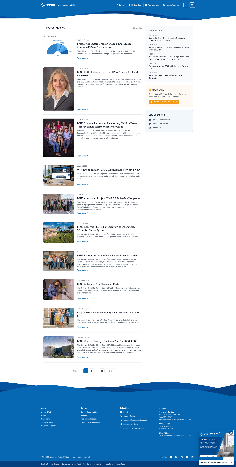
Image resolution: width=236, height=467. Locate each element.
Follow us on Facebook (161, 120)
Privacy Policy (108, 464)
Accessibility (97, 464)
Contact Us (156, 128)
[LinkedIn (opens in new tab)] (192, 457)
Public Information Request (50, 464)
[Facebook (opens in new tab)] (171, 457)
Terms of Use (120, 464)
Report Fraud (76, 464)
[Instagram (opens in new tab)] (181, 457)
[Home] (44, 37)
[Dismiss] (231, 433)
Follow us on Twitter (160, 124)
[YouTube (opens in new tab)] (187, 457)
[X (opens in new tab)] (176, 457)
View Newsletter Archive (164, 102)
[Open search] (185, 5)
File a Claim (87, 464)
